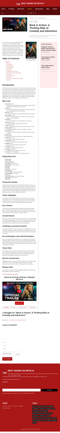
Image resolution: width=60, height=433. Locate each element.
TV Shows (11, 9)
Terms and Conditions (23, 393)
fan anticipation (36, 415)
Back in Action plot (53, 35)
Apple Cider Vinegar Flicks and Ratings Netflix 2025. (16, 320)
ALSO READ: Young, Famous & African (10, 274)
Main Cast (8, 62)
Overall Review (9, 70)
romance (34, 422)
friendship (48, 415)
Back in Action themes (44, 36)
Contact (54, 9)
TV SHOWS (6, 307)
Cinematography (50, 406)
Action (31, 21)
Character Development (41, 406)
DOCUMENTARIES (22, 307)
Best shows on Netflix (32, 3)
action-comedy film (34, 35)
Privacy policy (15, 406)
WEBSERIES (32, 307)
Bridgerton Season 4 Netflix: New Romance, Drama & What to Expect (48, 48)
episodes (50, 413)
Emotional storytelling (37, 413)
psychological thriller (37, 420)
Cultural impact (36, 408)
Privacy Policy (31, 393)
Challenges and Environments (12, 71)
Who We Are (4, 406)
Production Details (10, 65)
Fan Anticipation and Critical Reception (14, 72)
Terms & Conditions (6, 408)
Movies (30, 9)
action (34, 406)
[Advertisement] (48, 78)
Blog (47, 9)
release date (49, 420)
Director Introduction (10, 75)
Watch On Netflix (19, 303)
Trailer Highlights (10, 67)
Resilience (55, 420)
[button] (2, 13)
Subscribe (49, 390)
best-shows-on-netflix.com (42, 18)
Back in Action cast (47, 35)
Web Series (21, 9)
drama (53, 408)
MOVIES (13, 307)
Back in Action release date (35, 36)
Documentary (39, 9)
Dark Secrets (42, 408)
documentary (48, 408)
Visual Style (9, 74)
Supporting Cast (10, 64)
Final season (42, 415)
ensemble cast (45, 413)
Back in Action (40, 35)
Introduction (7, 61)
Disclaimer (21, 406)
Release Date (9, 77)
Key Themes (9, 68)
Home (3, 9)
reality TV (44, 420)
